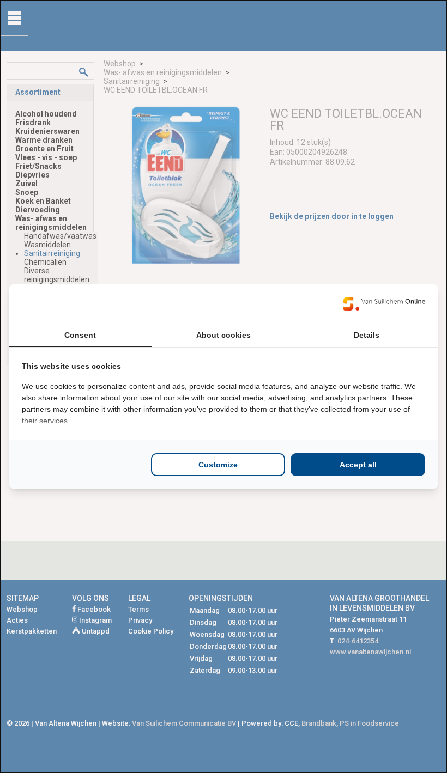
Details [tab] (366, 335)
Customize (218, 464)
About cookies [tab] (223, 335)
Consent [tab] (80, 335)
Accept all (358, 464)
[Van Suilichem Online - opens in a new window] (384, 303)
